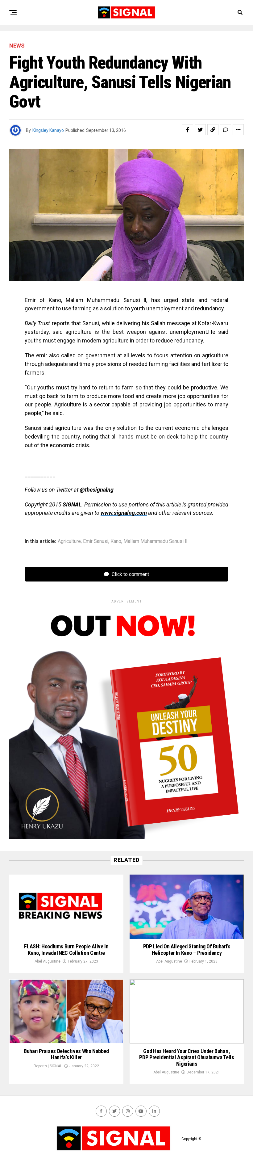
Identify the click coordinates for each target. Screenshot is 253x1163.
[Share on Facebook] (187, 129)
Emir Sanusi (95, 541)
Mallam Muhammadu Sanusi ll (155, 541)
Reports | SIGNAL (48, 1066)
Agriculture (69, 541)
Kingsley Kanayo (48, 130)
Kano (115, 541)
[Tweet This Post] (200, 129)
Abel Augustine (47, 961)
